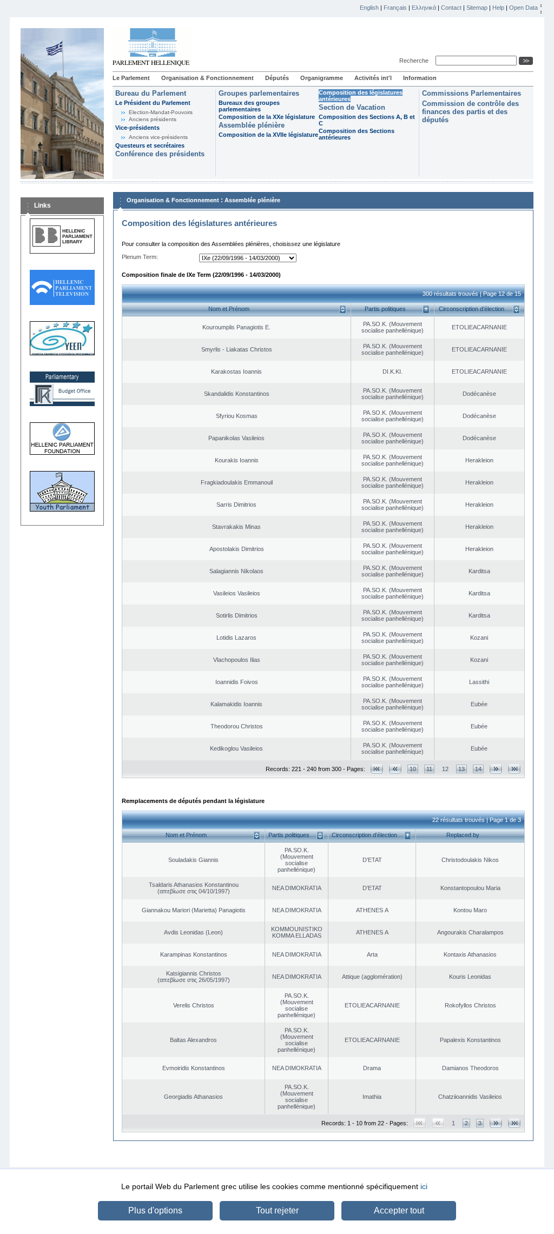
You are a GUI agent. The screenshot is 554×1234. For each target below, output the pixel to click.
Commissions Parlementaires (471, 93)
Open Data (523, 7)
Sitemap (476, 7)
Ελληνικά (424, 7)
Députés (277, 78)
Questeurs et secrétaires (149, 145)
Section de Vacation (352, 107)
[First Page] (377, 768)
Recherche (415, 60)
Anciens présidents (152, 119)
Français (395, 7)
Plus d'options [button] (155, 1210)
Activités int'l (373, 78)
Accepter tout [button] (399, 1210)
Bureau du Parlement (150, 93)
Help (498, 7)
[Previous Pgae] (395, 768)
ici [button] (423, 1186)
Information (420, 78)
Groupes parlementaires (259, 93)
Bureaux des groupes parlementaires (249, 105)
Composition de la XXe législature (267, 117)
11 (429, 769)
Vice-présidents (137, 127)
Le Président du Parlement (152, 102)
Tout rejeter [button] (277, 1210)
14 (478, 769)
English (369, 7)
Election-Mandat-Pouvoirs (161, 112)
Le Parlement (131, 78)
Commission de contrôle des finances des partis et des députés (470, 111)
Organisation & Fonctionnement (207, 78)
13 (461, 769)
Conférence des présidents (160, 154)
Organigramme (321, 78)
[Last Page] (514, 768)
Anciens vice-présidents (158, 137)
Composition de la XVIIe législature (268, 134)
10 (413, 769)
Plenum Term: (140, 257)
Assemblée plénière (252, 125)
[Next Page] (496, 768)
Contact (451, 7)
